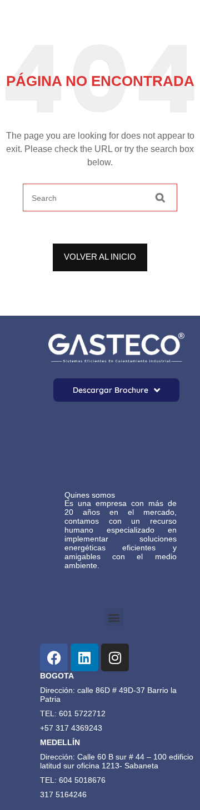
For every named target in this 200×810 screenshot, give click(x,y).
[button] (114, 617)
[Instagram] (115, 657)
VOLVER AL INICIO (100, 256)
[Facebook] (54, 657)
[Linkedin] (84, 657)
